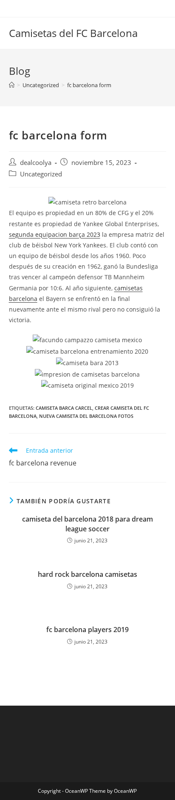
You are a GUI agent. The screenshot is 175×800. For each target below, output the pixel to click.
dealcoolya (35, 163)
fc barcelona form (89, 85)
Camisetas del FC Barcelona (73, 33)
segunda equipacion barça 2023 (54, 234)
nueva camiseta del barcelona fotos (86, 416)
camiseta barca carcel (64, 408)
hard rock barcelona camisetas (87, 574)
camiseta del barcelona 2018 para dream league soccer (87, 523)
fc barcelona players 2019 (87, 629)
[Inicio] (11, 85)
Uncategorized (41, 174)
